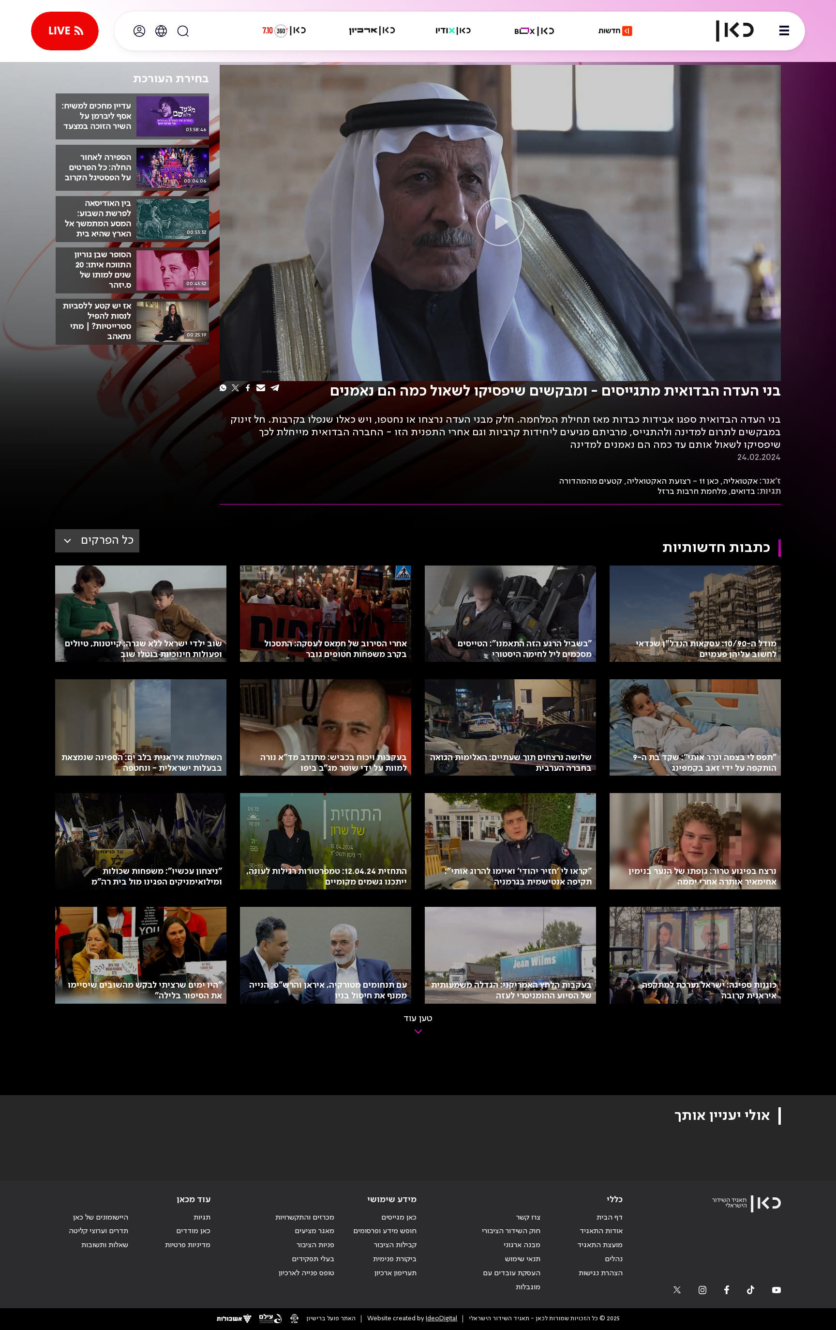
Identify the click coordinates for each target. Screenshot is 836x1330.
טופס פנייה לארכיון (306, 1273)
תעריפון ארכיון (395, 1273)
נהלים (614, 1259)
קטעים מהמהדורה (590, 481)
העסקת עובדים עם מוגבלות (511, 1280)
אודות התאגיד (601, 1231)
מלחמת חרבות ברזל (692, 491)
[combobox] (97, 540)
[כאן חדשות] (615, 31)
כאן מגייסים (399, 1218)
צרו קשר (528, 1218)
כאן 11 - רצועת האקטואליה (672, 481)
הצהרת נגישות (601, 1273)
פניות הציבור (315, 1245)
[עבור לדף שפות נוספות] (161, 31)
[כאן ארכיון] (372, 31)
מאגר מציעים (314, 1231)
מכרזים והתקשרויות (304, 1218)
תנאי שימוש (522, 1259)
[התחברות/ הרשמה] (139, 31)
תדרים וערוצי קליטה (98, 1231)
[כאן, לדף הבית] (727, 31)
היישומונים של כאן (100, 1218)
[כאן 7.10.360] (284, 31)
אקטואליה (740, 481)
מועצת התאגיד (600, 1245)
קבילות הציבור (395, 1245)
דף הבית (610, 1218)
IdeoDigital (441, 1318)
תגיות (202, 1218)
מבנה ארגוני (522, 1245)
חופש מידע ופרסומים (385, 1231)
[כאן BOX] (535, 31)
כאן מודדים (193, 1231)
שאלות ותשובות (104, 1245)
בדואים (743, 491)
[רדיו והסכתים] (453, 31)
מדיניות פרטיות (187, 1245)
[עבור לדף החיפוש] (183, 31)
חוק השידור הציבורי (511, 1231)
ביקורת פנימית (395, 1259)
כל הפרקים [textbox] (107, 541)
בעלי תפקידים (313, 1259)
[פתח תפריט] (784, 31)
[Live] (65, 31)
